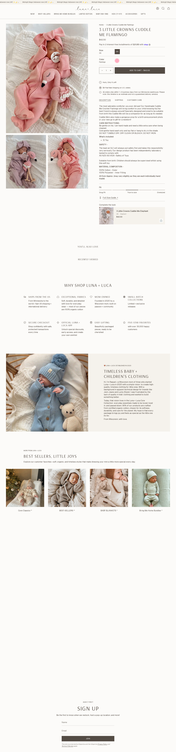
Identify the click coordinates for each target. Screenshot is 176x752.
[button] (44, 14)
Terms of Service (67, 746)
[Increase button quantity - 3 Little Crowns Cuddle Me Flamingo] (111, 70)
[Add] (161, 220)
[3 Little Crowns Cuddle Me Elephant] (106, 215)
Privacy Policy (102, 744)
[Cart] (168, 8)
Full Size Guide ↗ (110, 197)
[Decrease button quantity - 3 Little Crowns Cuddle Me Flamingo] (102, 70)
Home (101, 25)
